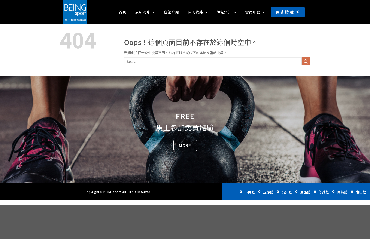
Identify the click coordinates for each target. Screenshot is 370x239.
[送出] (306, 61)
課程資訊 (224, 12)
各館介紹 (171, 12)
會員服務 (253, 12)
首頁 (123, 12)
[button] (288, 12)
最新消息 (143, 12)
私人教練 (195, 12)
